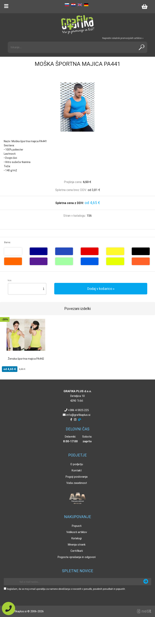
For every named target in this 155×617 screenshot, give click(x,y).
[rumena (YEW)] (115, 251)
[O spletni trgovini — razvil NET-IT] (144, 611)
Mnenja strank (76, 544)
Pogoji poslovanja (77, 476)
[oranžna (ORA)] (13, 261)
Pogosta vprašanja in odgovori (77, 557)
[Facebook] (71, 419)
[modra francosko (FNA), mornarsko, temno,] (38, 251)
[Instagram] (75, 419)
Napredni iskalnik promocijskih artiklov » (122, 38)
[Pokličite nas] (8, 608)
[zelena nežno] (64, 261)
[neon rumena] (115, 261)
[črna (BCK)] (141, 251)
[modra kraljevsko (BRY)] (64, 251)
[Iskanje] (141, 47)
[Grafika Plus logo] (77, 24)
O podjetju (76, 464)
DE (86, 4)
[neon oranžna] (141, 261)
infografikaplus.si (78, 415)
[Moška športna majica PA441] (77, 107)
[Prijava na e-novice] (145, 581)
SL (67, 4)
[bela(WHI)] (13, 251)
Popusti (76, 526)
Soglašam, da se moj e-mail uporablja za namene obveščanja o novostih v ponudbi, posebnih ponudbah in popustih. (66, 589)
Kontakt (77, 470)
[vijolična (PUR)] (38, 261)
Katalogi (76, 538)
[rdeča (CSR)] (89, 251)
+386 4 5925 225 (78, 410)
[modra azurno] (89, 261)
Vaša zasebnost (76, 483)
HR (73, 4)
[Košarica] (144, 6)
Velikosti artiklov (76, 532)
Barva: (7, 242)
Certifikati (77, 551)
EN (80, 4)
